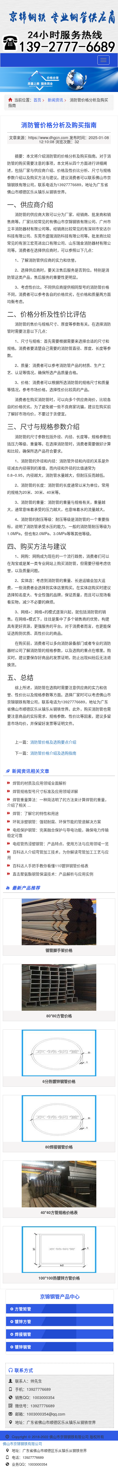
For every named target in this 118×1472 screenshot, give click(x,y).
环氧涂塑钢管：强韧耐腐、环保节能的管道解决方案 (57, 821)
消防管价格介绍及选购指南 (53, 753)
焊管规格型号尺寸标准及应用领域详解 (45, 791)
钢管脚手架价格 (59, 950)
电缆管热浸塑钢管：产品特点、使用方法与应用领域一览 (61, 843)
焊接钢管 (23, 1334)
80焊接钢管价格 (59, 1147)
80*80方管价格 (59, 1015)
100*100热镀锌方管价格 (59, 1278)
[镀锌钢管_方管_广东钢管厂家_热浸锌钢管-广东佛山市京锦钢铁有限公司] (59, 17)
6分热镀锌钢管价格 (59, 1081)
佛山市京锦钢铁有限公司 (22, 1443)
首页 (37, 99)
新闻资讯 (55, 99)
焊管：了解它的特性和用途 (36, 813)
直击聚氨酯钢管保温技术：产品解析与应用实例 (53, 874)
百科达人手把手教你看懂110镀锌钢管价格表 (50, 865)
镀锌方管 (23, 1321)
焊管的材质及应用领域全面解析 (39, 783)
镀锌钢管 (23, 1346)
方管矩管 (23, 1308)
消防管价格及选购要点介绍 (53, 742)
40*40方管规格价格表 (59, 1212)
